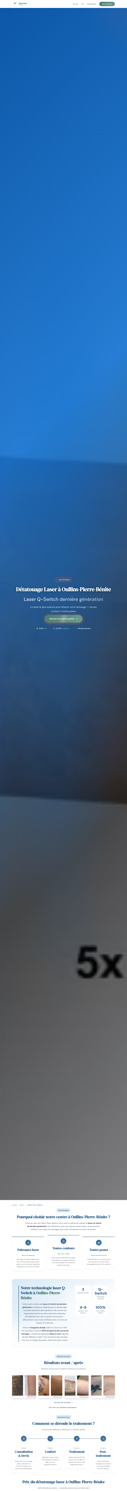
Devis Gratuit (107, 4)
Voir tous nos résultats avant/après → (63, 1407)
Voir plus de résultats (62, 1402)
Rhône (22, 1205)
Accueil (14, 1205)
